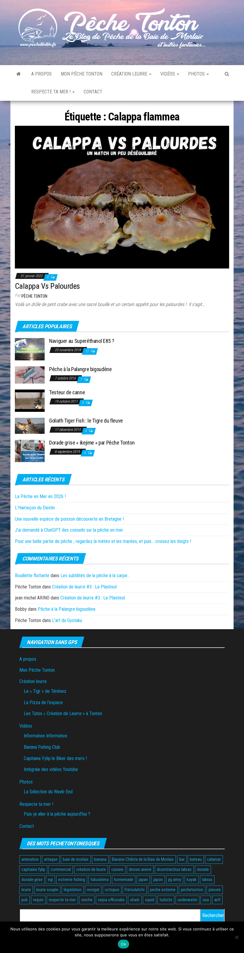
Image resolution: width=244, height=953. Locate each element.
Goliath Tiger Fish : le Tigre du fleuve (86, 420)
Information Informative (45, 736)
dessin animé (140, 869)
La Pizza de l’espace (43, 702)
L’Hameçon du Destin (35, 508)
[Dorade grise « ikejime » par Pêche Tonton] (30, 450)
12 (87, 351)
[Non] (237, 937)
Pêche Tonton (34, 296)
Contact (93, 92)
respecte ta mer (62, 899)
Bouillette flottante (32, 575)
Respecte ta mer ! (51, 92)
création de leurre (91, 869)
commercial (61, 869)
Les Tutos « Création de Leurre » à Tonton (63, 713)
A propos (41, 74)
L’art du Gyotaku (67, 620)
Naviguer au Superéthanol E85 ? (81, 341)
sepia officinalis (111, 899)
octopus (112, 889)
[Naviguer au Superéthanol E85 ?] (30, 349)
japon (158, 879)
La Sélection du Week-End (48, 792)
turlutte (165, 899)
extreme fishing (71, 879)
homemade (123, 879)
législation (73, 889)
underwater (187, 899)
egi (50, 879)
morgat (93, 889)
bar (181, 859)
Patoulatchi (135, 889)
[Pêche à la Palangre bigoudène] (30, 374)
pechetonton (192, 889)
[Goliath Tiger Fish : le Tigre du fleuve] (30, 425)
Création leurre (129, 74)
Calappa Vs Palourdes (47, 286)
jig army (174, 879)
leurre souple (47, 889)
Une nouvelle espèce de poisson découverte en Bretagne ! (69, 519)
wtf (217, 899)
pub (24, 899)
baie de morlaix (76, 859)
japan (143, 879)
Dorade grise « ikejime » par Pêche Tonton (91, 442)
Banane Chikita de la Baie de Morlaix (143, 859)
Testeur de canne (67, 392)
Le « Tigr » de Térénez (45, 691)
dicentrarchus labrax (174, 869)
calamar (214, 859)
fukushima (99, 879)
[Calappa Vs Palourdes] (122, 197)
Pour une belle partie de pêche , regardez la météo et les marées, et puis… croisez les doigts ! (103, 541)
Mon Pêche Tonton (81, 74)
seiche (87, 899)
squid (149, 899)
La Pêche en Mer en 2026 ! (40, 496)
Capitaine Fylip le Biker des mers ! (55, 758)
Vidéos (168, 74)
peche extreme (163, 889)
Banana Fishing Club (42, 747)
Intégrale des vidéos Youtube (51, 769)
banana (100, 859)
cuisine (117, 869)
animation (30, 859)
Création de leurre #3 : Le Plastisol (84, 587)
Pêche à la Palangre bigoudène (80, 369)
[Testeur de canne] (30, 400)
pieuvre (215, 889)
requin (38, 899)
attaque (50, 859)
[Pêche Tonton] (18, 74)
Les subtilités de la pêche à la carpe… (95, 575)
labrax (207, 879)
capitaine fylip (33, 869)
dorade (203, 869)
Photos (197, 74)
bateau (196, 859)
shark (135, 899)
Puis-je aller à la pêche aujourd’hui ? (57, 814)
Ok (123, 944)
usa (206, 899)
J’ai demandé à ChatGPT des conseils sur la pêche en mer (69, 530)
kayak (192, 879)
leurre (26, 889)
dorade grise (32, 879)
